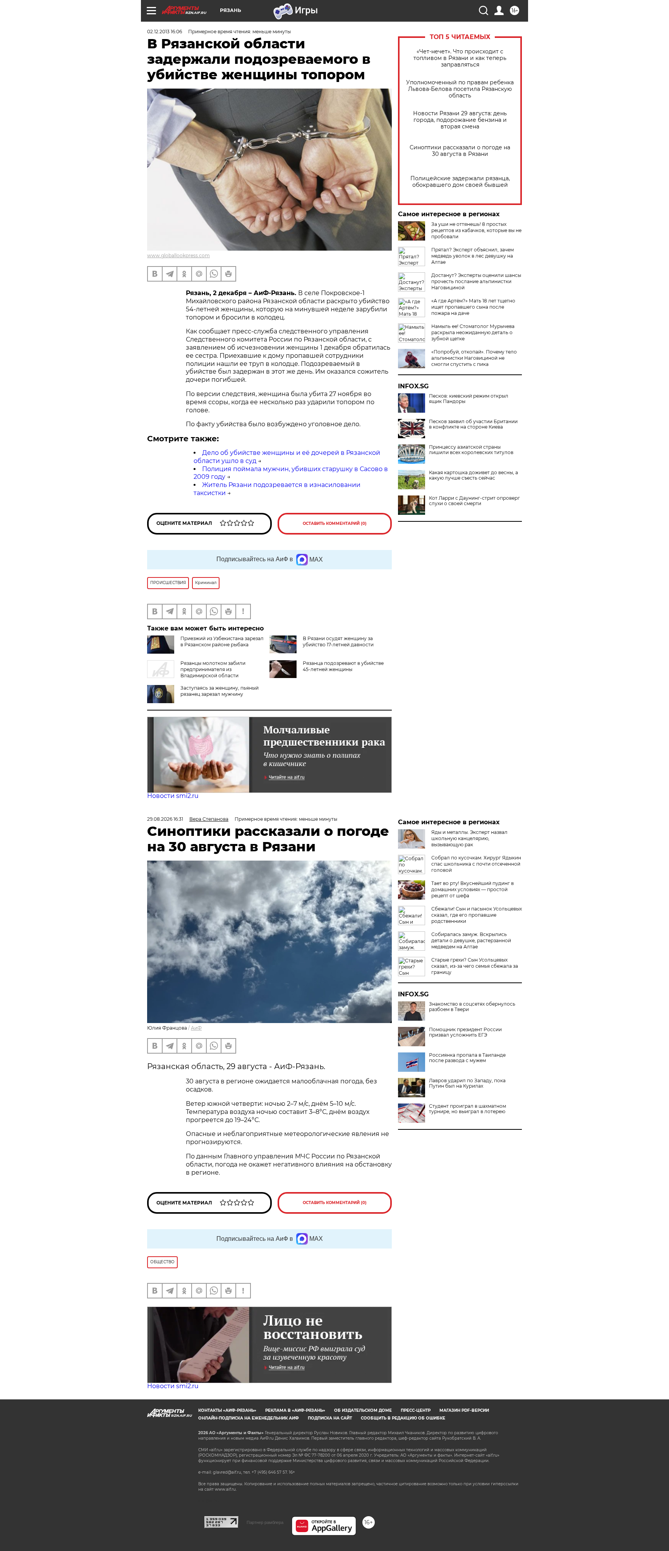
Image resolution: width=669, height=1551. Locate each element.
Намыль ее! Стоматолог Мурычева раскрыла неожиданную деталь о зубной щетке (473, 332)
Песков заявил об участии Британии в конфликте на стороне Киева (473, 424)
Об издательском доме (363, 1410)
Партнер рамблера (265, 1522)
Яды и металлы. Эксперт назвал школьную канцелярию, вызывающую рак (469, 838)
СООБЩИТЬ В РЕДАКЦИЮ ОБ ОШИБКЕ (403, 1418)
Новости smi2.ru (173, 795)
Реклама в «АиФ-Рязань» (295, 1410)
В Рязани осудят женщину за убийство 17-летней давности (338, 641)
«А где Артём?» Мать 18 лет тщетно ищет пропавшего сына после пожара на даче (473, 307)
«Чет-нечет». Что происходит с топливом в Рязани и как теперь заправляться (459, 58)
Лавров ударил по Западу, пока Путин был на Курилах (467, 1083)
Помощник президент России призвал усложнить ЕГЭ (465, 1032)
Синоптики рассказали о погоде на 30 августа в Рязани (460, 150)
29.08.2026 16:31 (165, 819)
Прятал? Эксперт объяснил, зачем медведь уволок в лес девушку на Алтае (472, 256)
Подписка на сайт (330, 1418)
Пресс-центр (416, 1410)
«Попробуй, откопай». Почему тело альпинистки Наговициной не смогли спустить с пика (474, 358)
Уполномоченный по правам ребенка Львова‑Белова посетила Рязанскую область (460, 89)
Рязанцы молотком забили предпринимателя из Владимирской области (212, 669)
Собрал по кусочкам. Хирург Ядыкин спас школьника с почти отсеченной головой (476, 864)
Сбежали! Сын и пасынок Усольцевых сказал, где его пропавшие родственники (476, 915)
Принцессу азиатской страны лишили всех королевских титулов (471, 449)
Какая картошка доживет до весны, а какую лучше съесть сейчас (473, 475)
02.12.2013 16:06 (164, 31)
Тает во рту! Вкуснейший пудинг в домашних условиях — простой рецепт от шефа (472, 889)
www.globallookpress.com (178, 255)
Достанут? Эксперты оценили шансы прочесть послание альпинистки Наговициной (476, 281)
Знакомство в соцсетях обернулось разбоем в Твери (472, 1006)
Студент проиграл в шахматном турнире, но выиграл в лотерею (467, 1108)
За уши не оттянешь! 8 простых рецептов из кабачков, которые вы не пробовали (476, 230)
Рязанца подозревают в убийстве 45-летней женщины (343, 666)
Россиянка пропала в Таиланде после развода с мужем (467, 1057)
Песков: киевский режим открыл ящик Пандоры (468, 398)
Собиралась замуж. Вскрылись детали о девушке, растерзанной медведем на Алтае (471, 940)
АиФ (196, 1028)
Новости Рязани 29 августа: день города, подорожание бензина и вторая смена (460, 120)
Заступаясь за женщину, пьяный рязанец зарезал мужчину (219, 691)
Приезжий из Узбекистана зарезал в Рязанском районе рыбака (222, 641)
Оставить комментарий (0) (335, 523)
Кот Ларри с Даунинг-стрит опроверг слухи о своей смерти (474, 500)
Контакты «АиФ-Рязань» (227, 1410)
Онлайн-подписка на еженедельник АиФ (248, 1418)
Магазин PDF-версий (464, 1410)
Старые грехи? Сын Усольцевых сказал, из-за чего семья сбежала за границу (474, 966)
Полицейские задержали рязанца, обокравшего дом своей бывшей (460, 181)
